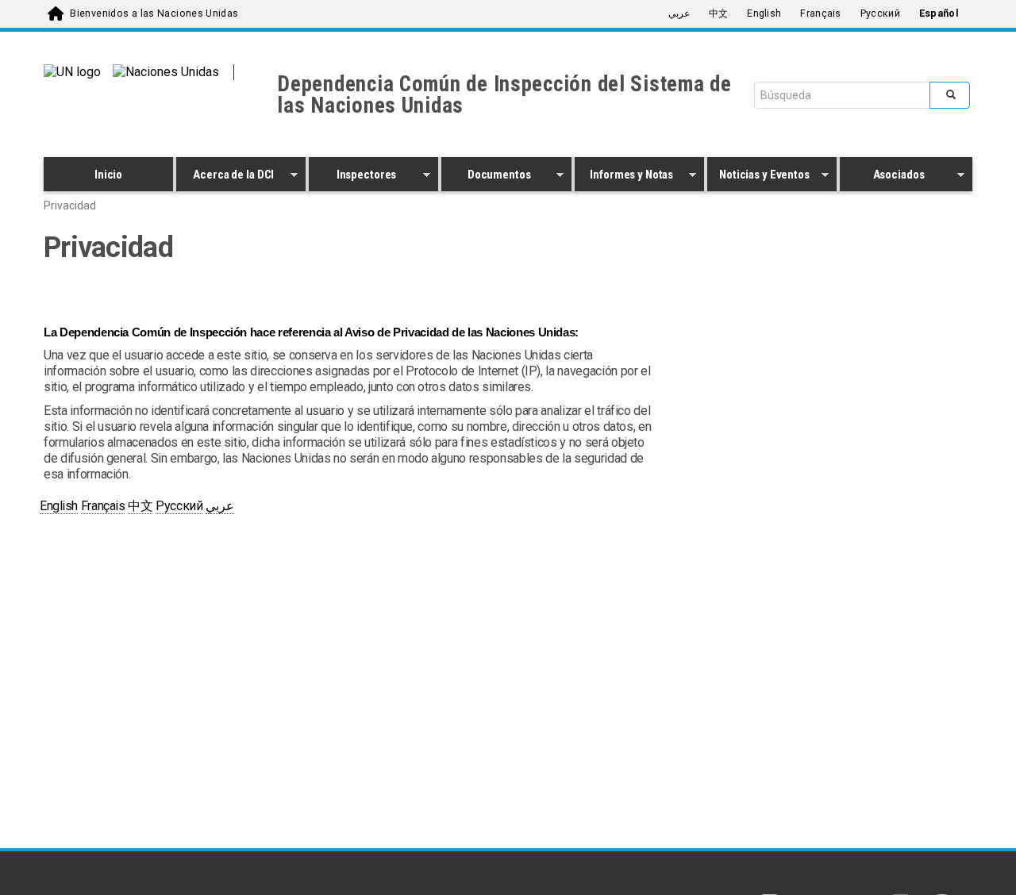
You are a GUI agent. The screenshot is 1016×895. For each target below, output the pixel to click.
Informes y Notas (624, 176)
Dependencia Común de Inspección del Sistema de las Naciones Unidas (504, 94)
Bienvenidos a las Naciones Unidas (154, 13)
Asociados (882, 176)
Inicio (108, 174)
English (764, 13)
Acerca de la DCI (225, 176)
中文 (719, 13)
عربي (679, 13)
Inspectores (352, 176)
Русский (880, 13)
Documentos (485, 176)
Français (820, 13)
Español (939, 13)
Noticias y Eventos (758, 176)
